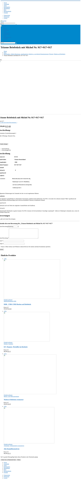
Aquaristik (6, 4)
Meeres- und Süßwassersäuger (11, 396)
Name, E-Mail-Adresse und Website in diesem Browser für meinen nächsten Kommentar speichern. (26, 246)
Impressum (6, 16)
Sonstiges (10, 344)
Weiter (18, 459)
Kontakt (6, 12)
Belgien (6, 344)
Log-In (5, 18)
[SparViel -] (3, 21)
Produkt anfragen (8, 299)
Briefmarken (7, 7)
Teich (5, 5)
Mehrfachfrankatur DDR (10, 301)
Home (5, 2)
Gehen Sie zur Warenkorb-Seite (8, 459)
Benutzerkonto (7, 11)
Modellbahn (7, 8)
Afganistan (6, 445)
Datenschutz (7, 15)
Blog (5, 10)
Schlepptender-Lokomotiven (17, 445)
